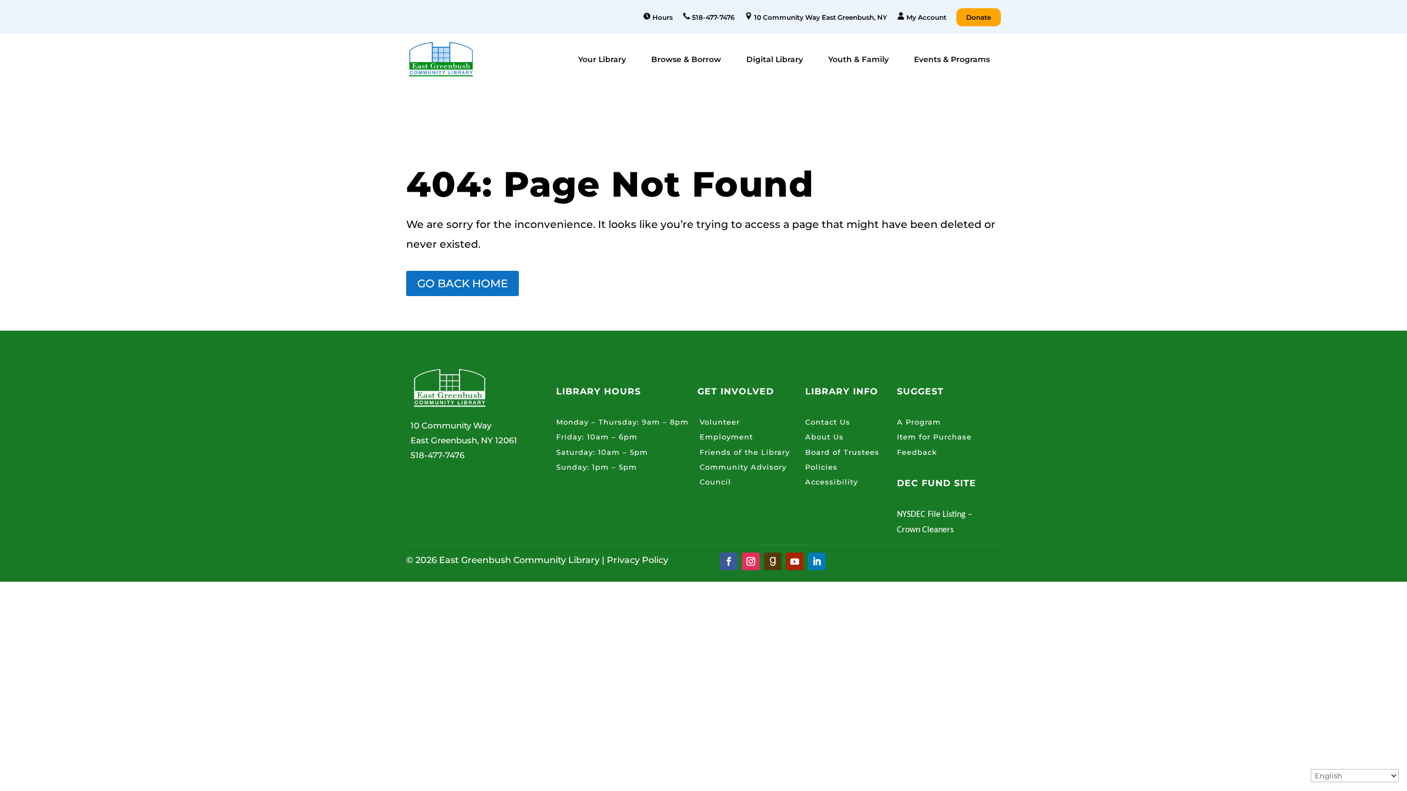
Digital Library (774, 59)
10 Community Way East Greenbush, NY (819, 17)
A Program (919, 421)
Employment (726, 436)
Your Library (602, 59)
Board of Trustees (842, 452)
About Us (824, 436)
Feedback (917, 452)
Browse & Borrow (686, 59)
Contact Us (827, 421)
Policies (821, 467)
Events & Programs (952, 59)
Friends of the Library (745, 452)
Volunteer (720, 421)
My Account (925, 17)
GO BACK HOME (462, 283)
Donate (978, 17)
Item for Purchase (934, 436)
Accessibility (831, 481)
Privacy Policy (637, 560)
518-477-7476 (712, 17)
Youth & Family (858, 59)
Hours (662, 17)
